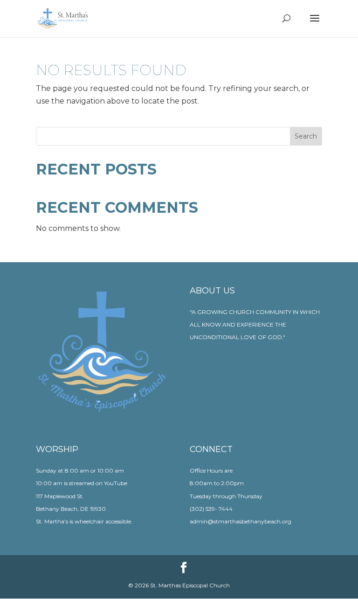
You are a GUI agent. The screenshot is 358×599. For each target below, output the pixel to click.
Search (306, 136)
